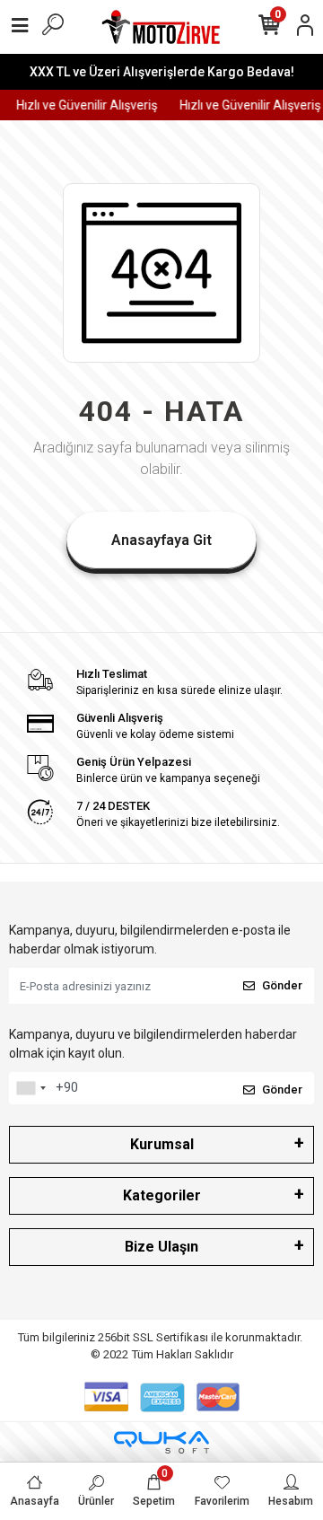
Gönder (282, 985)
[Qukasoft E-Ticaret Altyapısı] (161, 1442)
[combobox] (30, 1088)
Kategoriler (162, 1195)
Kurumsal (162, 1144)
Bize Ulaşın (161, 1246)
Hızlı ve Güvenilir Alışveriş (84, 105)
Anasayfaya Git (161, 540)
